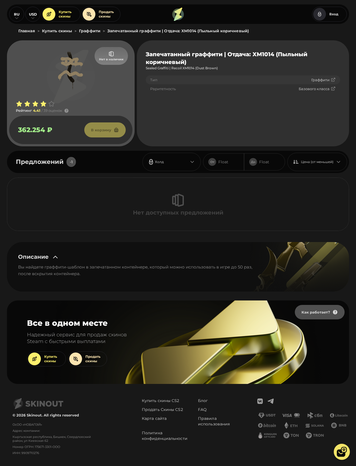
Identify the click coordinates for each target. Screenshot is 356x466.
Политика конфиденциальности (164, 435)
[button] (342, 452)
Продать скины (106, 14)
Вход (333, 14)
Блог (203, 400)
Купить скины (65, 14)
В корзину (101, 130)
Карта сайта (154, 418)
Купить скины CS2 (160, 400)
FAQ (202, 409)
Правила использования (214, 421)
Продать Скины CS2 (162, 409)
